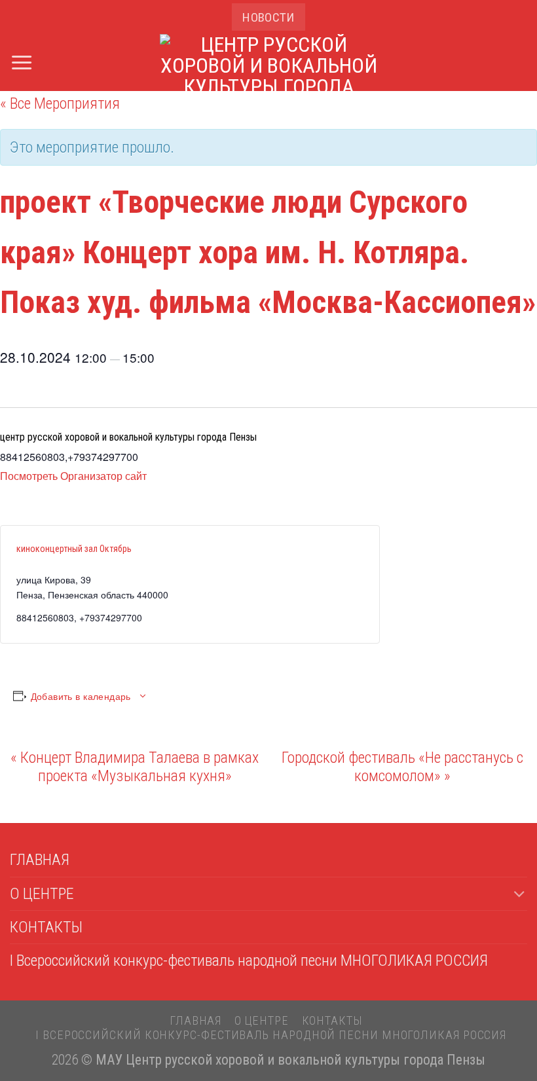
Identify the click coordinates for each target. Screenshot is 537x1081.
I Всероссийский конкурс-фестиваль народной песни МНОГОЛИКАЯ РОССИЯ (249, 960)
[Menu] (21, 62)
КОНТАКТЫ (46, 927)
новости (268, 17)
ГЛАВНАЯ (39, 860)
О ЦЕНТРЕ (42, 894)
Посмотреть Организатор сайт (73, 475)
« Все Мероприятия (60, 103)
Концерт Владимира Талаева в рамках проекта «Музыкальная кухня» (134, 766)
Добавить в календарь (81, 696)
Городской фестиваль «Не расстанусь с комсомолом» (402, 766)
